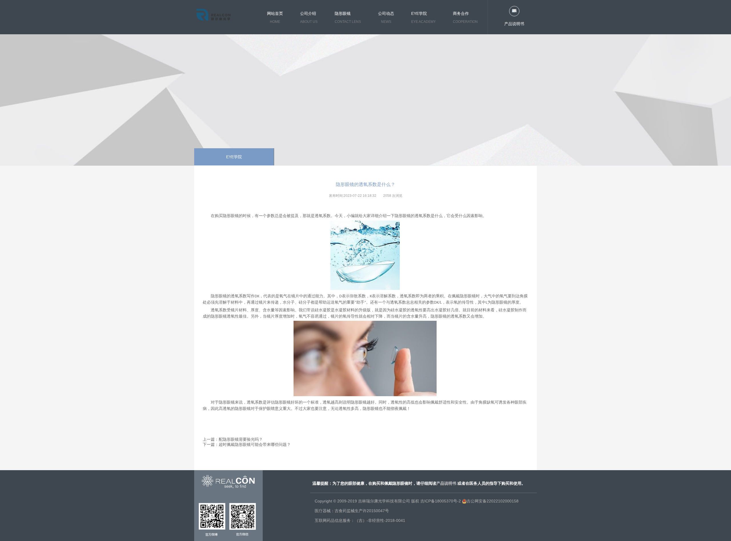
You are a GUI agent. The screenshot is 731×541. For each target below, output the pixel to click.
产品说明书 (514, 23)
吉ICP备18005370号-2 (440, 501)
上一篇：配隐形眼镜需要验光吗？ (233, 439)
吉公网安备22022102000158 (493, 501)
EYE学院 (234, 157)
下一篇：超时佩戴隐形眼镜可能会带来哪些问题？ (247, 444)
